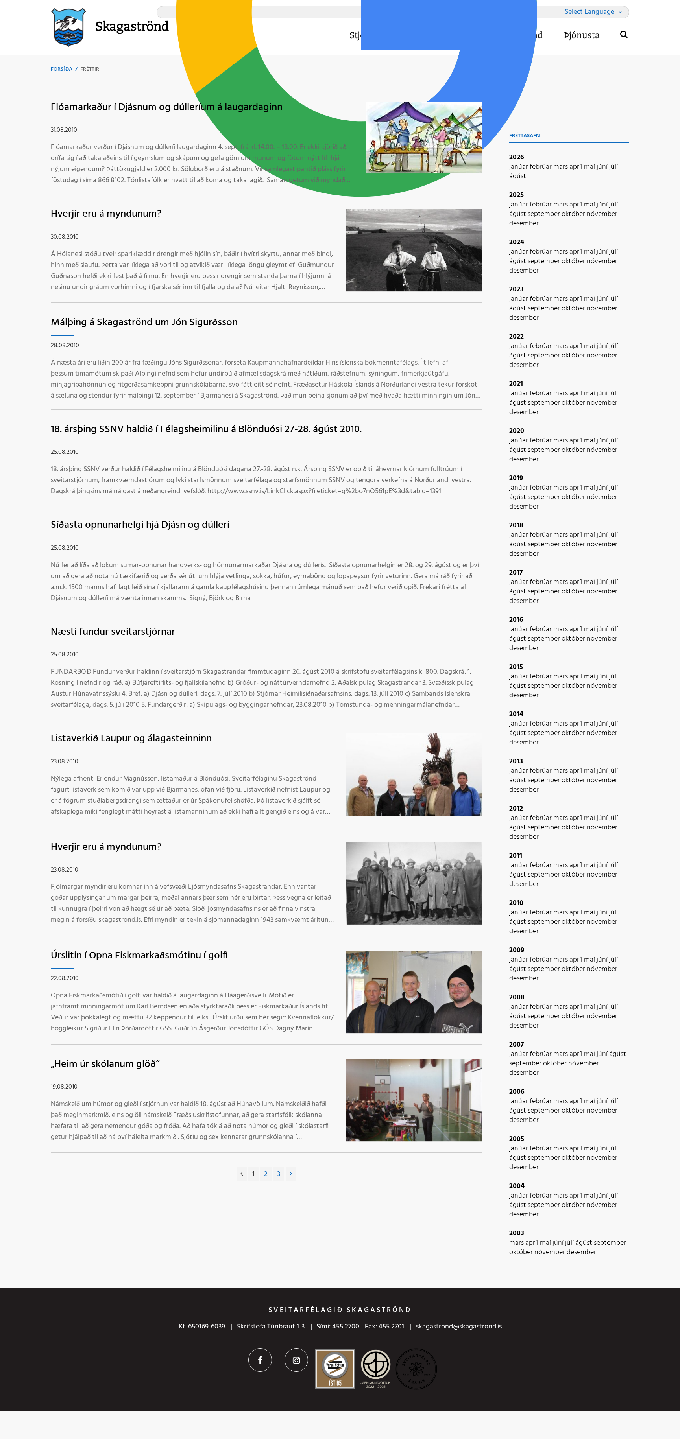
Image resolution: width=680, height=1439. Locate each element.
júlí (613, 167)
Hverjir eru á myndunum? (106, 214)
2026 (516, 157)
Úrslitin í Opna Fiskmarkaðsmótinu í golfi (139, 956)
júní (603, 167)
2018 (516, 525)
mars (561, 167)
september (545, 214)
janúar (519, 167)
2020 (516, 431)
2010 (516, 903)
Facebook (260, 1360)
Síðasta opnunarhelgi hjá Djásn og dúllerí (140, 525)
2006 (517, 1092)
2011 (515, 856)
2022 (516, 337)
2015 (516, 667)
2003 (516, 1233)
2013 (516, 761)
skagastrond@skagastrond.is (459, 1326)
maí (590, 167)
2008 (517, 997)
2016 (516, 620)
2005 (516, 1139)
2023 (516, 289)
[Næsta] (291, 1174)
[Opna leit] (623, 34)
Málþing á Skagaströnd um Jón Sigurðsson (144, 323)
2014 (516, 714)
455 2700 (345, 1326)
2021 (516, 384)
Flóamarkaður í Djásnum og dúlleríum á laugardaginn (167, 107)
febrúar (541, 167)
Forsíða (61, 69)
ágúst (517, 176)
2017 (516, 573)
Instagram (296, 1360)
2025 (516, 195)
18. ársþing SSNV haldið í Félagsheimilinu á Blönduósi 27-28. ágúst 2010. (206, 430)
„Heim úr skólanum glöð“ (105, 1064)
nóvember (602, 214)
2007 (516, 1044)
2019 (516, 478)
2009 (517, 950)
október (574, 214)
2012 (516, 808)
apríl (576, 167)
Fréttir (89, 69)
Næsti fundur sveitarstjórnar (113, 632)
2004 (517, 1186)
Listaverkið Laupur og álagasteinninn (131, 739)
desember (524, 223)
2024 (516, 242)
